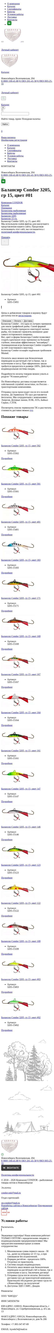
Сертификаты (14, 9)
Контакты (12, 19)
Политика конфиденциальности (17, 1175)
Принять (5, 237)
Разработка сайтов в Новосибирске (19, 1205)
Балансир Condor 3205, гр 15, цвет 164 (20, 712)
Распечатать (7, 1227)
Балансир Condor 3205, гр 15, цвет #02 (20, 1017)
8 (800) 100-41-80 (10, 81)
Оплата (17, 321)
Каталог (11, 6)
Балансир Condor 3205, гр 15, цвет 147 (20, 788)
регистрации (24, 315)
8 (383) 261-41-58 (28, 81)
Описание (6, 321)
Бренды (11, 11)
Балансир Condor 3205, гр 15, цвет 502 (20, 445)
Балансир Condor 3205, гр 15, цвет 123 (20, 865)
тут (31, 410)
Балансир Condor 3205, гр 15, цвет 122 (20, 903)
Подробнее (6, 458)
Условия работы (15, 14)
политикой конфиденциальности (18, 232)
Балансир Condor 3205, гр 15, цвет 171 (20, 598)
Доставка (12, 17)
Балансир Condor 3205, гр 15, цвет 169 (20, 636)
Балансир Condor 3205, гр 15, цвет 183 (20, 560)
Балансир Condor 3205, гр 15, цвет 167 (20, 674)
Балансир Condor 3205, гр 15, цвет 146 (20, 827)
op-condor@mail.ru (10, 1203)
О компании (13, 3)
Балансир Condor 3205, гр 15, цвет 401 (20, 522)
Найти (5, 124)
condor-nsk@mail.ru (11, 1192)
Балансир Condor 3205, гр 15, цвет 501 (20, 484)
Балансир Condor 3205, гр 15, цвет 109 (20, 941)
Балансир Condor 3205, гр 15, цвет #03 (20, 979)
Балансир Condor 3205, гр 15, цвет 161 (20, 750)
